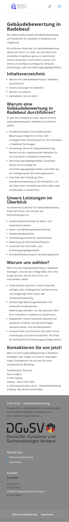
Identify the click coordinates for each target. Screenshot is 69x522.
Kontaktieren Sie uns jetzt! (23, 96)
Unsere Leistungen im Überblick (26, 87)
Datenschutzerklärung (21, 457)
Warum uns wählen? (20, 91)
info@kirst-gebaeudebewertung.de (25, 491)
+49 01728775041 (25, 381)
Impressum (15, 461)
